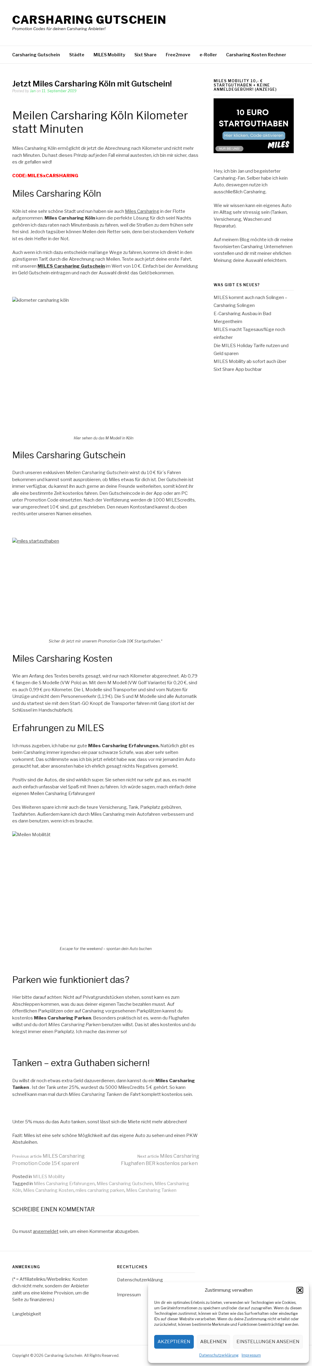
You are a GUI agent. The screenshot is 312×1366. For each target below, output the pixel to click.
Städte (76, 54)
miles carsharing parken (100, 1190)
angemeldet (45, 1231)
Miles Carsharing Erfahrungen (64, 1183)
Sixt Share (145, 54)
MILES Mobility (109, 54)
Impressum (251, 1355)
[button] (300, 1290)
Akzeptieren (174, 1341)
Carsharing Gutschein (89, 19)
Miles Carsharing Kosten (48, 1190)
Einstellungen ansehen (268, 1341)
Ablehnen (213, 1341)
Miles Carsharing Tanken (151, 1190)
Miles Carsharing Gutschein (125, 1183)
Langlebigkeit (26, 1314)
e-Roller (208, 54)
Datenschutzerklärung (219, 1355)
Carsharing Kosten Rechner (256, 54)
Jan (33, 91)
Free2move (178, 54)
